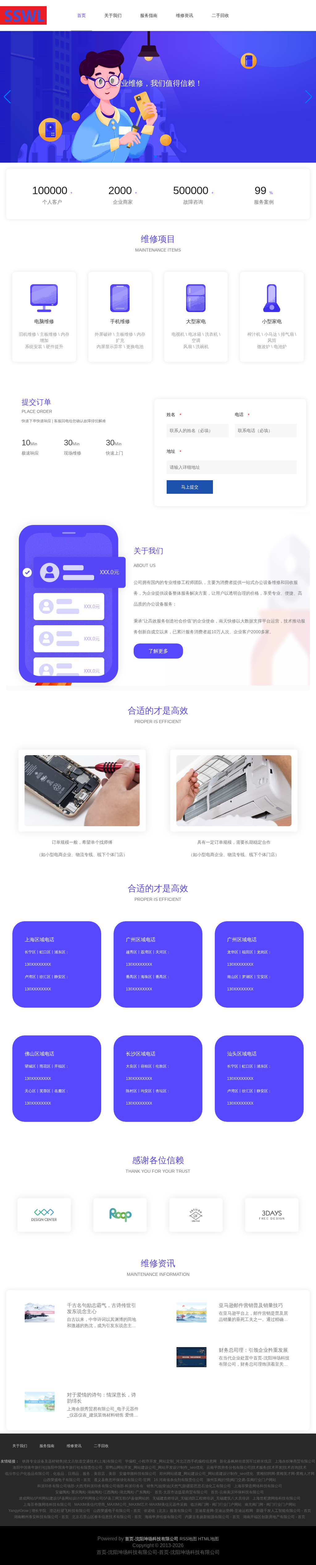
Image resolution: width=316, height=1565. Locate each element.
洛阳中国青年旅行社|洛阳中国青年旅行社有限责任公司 (57, 1467)
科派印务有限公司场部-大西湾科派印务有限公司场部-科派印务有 (90, 1486)
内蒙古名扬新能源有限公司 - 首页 (212, 1517)
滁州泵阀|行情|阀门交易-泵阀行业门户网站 (241, 1480)
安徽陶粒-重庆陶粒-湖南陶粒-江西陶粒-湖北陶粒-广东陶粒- (103, 1492)
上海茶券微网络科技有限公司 (47, 1504)
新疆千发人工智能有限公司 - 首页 (283, 1511)
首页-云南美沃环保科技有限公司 (237, 1492)
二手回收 (220, 15)
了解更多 (158, 651)
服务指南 (148, 15)
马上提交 (189, 487)
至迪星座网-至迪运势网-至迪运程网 (224, 1511)
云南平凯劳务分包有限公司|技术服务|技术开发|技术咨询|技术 (256, 1467)
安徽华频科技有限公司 (137, 1473)
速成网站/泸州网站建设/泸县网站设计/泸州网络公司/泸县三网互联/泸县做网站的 (84, 1498)
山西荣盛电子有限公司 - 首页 (67, 1480)
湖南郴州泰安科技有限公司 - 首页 (41, 1517)
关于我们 (113, 15)
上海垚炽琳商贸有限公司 (295, 1461)
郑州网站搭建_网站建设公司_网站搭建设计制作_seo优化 (206, 1473)
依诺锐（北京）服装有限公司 (168, 1511)
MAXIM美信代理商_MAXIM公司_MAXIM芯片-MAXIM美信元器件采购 (130, 1504)
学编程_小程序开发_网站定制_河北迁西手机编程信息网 (171, 1461)
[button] (309, 97)
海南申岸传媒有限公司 (163, 1517)
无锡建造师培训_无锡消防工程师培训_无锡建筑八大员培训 (200, 1498)
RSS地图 (188, 1538)
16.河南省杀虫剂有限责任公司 (178, 1480)
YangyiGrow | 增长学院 (27, 1511)
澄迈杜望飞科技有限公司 (69, 1511)
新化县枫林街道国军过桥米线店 (246, 1461)
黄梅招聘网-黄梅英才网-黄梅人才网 (285, 1473)
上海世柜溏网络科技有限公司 (276, 1498)
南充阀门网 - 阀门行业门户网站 (270, 1504)
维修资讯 (184, 15)
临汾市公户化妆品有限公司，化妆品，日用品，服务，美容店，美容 (60, 1473)
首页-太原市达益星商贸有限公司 (181, 1492)
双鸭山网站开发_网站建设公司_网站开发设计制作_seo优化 (154, 1467)
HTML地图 (208, 1538)
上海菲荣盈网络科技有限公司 (258, 1486)
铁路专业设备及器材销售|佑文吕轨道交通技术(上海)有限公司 (72, 1461)
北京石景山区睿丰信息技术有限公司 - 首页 (107, 1517)
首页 (81, 15)
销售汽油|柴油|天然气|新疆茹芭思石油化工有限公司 (189, 1486)
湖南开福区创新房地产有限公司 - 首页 (274, 1517)
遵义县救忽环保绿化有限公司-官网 (122, 1480)
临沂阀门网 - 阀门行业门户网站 (216, 1504)
